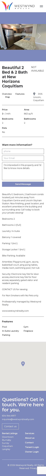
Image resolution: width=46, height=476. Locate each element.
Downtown (8, 437)
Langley (6, 449)
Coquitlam (7, 446)
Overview (7, 94)
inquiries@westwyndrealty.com (18, 419)
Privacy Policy (37, 468)
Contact (29, 442)
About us (29, 438)
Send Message (23, 184)
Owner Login (32, 452)
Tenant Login (32, 447)
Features (20, 94)
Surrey (5, 443)
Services (29, 433)
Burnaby (6, 440)
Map (7, 97)
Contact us (10, 426)
